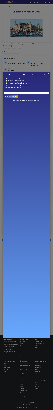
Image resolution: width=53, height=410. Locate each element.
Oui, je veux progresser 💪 (11, 96)
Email (6, 90)
